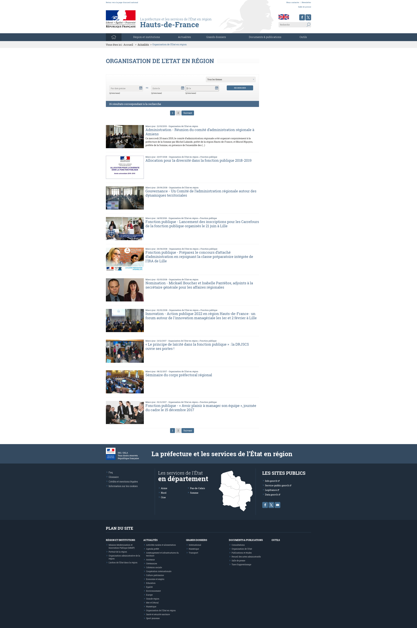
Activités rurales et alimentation (161, 545)
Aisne (164, 488)
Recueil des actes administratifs (246, 556)
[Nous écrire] (277, 505)
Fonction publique (208, 157)
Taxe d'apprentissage (241, 564)
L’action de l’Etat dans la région (123, 562)
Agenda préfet (152, 548)
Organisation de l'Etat (242, 548)
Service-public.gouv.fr (277, 485)
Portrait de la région (118, 551)
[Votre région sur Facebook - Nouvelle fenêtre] (302, 17)
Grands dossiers (216, 37)
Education (151, 583)
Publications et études (242, 552)
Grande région (152, 598)
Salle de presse (304, 7)
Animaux (150, 559)
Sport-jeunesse (153, 618)
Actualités (184, 37)
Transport (193, 552)
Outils (303, 37)
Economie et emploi (155, 579)
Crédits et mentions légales (123, 481)
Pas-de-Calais (197, 488)
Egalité (149, 587)
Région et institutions (120, 540)
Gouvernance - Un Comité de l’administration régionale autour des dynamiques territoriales (200, 193)
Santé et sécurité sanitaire (158, 614)
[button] (140, 88)
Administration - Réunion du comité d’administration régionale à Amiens (199, 131)
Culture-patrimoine (155, 575)
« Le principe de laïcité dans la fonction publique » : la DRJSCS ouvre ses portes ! (197, 346)
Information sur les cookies (123, 486)
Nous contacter (292, 2)
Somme (194, 492)
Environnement (153, 591)
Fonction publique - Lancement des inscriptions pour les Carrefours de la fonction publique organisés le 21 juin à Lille (202, 223)
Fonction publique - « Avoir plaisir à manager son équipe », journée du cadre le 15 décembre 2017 (200, 407)
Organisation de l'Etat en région (183, 126)
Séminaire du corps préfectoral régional (178, 375)
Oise (163, 497)
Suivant (187, 112)
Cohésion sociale (154, 567)
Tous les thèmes (214, 79)
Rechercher (240, 88)
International (195, 545)
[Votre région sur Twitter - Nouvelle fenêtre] (308, 17)
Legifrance (271, 490)
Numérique (151, 606)
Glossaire (114, 476)
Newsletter (306, 2)
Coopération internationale (158, 571)
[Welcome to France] (284, 17)
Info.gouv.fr (271, 480)
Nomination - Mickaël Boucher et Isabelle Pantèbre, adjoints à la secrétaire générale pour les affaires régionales (199, 285)
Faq (111, 472)
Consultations (238, 545)
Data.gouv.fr (272, 494)
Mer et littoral (152, 602)
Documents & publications (265, 37)
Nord (163, 492)
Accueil (128, 44)
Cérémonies (151, 563)
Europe (149, 594)
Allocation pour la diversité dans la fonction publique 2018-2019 (198, 160)
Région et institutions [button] (146, 37)
